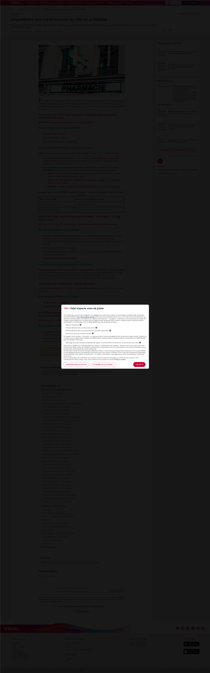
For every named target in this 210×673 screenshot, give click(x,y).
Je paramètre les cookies (103, 364)
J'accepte (139, 364)
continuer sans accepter (76, 364)
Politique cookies (120, 359)
